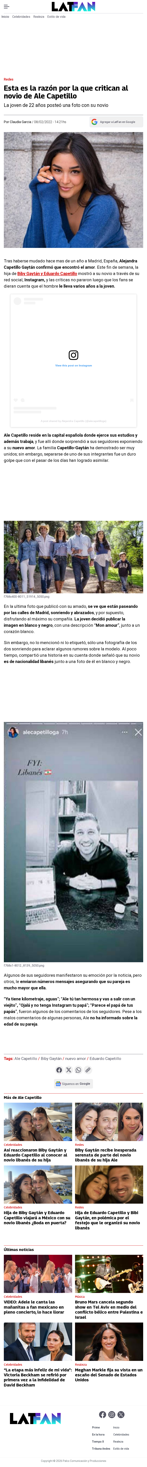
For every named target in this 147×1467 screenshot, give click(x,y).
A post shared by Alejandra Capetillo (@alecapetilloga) (73, 421)
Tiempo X (102, 1441)
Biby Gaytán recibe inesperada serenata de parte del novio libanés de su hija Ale (105, 1155)
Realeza (38, 17)
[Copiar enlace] (88, 1070)
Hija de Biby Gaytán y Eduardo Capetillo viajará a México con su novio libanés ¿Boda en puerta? (37, 1217)
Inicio (5, 17)
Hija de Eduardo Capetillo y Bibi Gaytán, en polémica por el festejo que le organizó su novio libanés (107, 1220)
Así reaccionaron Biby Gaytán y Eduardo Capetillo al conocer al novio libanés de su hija (35, 1155)
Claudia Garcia (20, 122)
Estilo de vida (56, 17)
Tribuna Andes (102, 1448)
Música (80, 1296)
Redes (8, 79)
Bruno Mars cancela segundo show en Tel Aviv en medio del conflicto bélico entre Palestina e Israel (109, 1309)
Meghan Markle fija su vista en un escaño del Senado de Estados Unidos (109, 1374)
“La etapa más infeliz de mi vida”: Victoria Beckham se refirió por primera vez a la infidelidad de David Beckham (38, 1377)
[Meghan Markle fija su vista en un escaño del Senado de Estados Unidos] (109, 1342)
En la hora (102, 1434)
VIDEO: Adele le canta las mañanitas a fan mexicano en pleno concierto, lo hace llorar (34, 1307)
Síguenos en (76, 1084)
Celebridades (21, 17)
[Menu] (8, 6)
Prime (102, 1427)
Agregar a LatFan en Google (113, 122)
